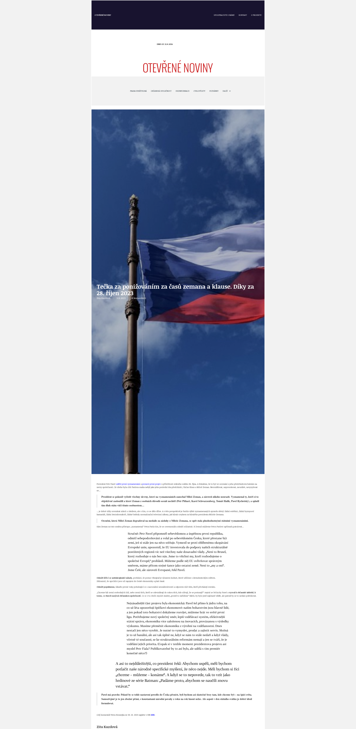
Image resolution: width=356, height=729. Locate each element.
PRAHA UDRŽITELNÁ (138, 91)
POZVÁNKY (213, 91)
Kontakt (243, 15)
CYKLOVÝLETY (199, 91)
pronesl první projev (151, 484)
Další (225, 91)
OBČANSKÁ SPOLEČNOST (161, 91)
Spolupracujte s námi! (224, 15)
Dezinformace (182, 91)
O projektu (256, 15)
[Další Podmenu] (230, 91)
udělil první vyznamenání (128, 484)
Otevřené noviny (103, 15)
